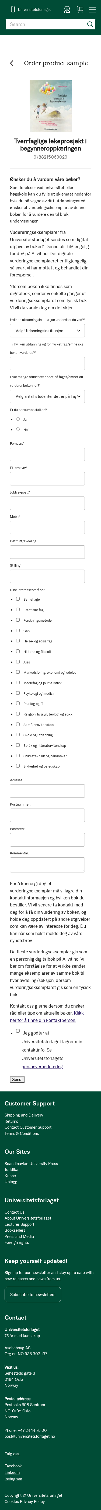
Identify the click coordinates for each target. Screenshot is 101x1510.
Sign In (67, 9)
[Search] (90, 24)
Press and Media (19, 1236)
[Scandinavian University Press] (31, 9)
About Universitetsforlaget (28, 1218)
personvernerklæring (42, 1066)
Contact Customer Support (28, 1127)
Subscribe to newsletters (32, 1294)
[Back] (11, 63)
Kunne (10, 1175)
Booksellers (15, 1230)
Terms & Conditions (22, 1133)
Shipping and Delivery (24, 1115)
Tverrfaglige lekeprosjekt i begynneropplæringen (50, 144)
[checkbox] (52, 424)
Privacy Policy (32, 1501)
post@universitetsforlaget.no (30, 1436)
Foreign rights (17, 1242)
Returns (11, 1121)
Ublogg (11, 1181)
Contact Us (15, 1212)
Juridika (11, 1169)
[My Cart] (80, 9)
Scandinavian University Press (31, 1163)
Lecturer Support (19, 1224)
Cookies (12, 1501)
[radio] (52, 419)
